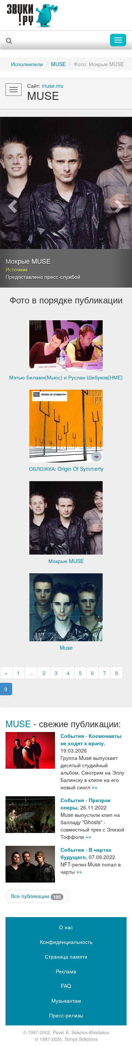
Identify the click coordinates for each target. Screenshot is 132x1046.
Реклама (66, 971)
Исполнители (27, 64)
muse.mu (52, 85)
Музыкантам (66, 1000)
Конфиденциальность (66, 941)
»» (95, 787)
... (31, 673)
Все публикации (36, 896)
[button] (10, 202)
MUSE (58, 64)
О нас (66, 927)
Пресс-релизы (66, 1015)
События (72, 735)
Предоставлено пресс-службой (43, 276)
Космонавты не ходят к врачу (90, 739)
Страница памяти (66, 956)
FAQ (66, 985)
